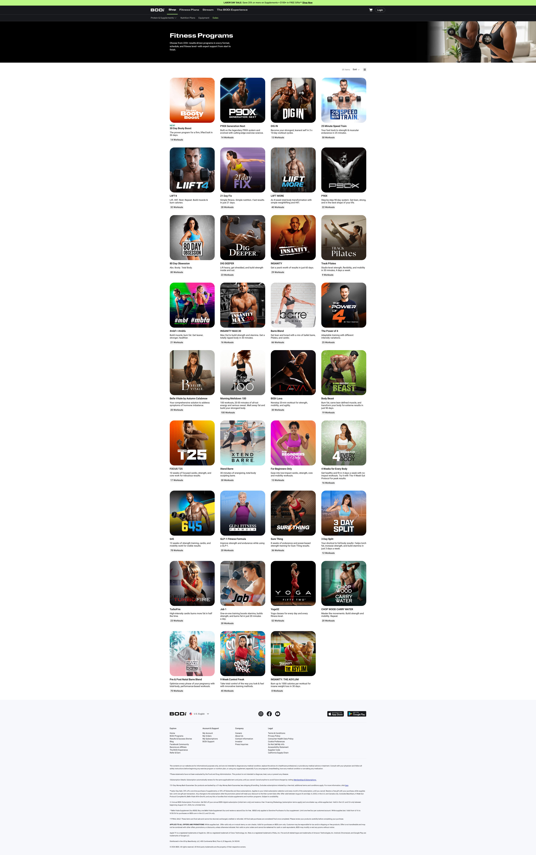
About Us (239, 736)
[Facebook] (269, 713)
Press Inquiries (241, 744)
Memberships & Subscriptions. (305, 780)
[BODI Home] (158, 10)
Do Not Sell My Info (276, 744)
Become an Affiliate (178, 747)
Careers (238, 733)
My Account (208, 733)
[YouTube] (277, 713)
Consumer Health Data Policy (280, 738)
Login (380, 10)
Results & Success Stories (181, 738)
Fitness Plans (189, 10)
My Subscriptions (210, 738)
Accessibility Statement (278, 747)
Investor (238, 741)
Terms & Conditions (276, 733)
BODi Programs (176, 736)
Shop (172, 10)
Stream (208, 10)
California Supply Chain (278, 752)
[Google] (356, 714)
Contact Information (244, 738)
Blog (172, 741)
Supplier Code (274, 749)
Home (172, 733)
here (346, 785)
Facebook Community (179, 744)
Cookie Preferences (276, 741)
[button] (356, 70)
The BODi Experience (232, 10)
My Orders (207, 736)
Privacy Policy (274, 736)
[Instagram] (260, 713)
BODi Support (208, 741)
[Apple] (335, 714)
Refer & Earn (175, 752)
